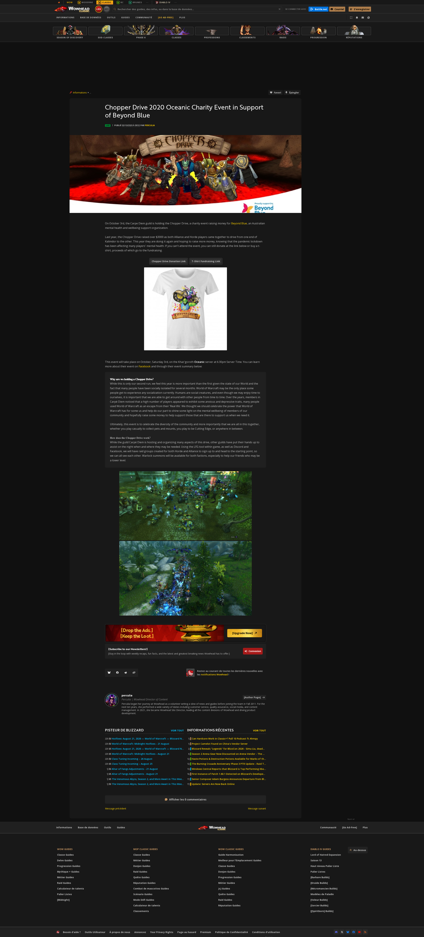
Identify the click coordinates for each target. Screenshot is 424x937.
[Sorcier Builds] (319, 905)
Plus (365, 827)
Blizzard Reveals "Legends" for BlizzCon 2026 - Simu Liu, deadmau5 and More (229, 748)
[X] (342, 932)
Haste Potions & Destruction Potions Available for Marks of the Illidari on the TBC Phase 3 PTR (229, 758)
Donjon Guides (141, 866)
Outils (107, 827)
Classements (141, 911)
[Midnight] (63, 899)
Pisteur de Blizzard (124, 730)
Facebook (145, 366)
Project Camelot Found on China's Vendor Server (220, 743)
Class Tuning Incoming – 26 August (132, 758)
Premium (205, 932)
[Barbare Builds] (320, 877)
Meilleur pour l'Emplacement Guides (239, 860)
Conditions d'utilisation (266, 932)
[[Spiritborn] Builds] (322, 911)
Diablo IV (164, 2)
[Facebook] (117, 673)
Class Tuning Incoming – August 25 (132, 763)
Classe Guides (65, 854)
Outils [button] (111, 17)
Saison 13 (316, 860)
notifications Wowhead (214, 674)
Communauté (143, 17)
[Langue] (368, 17)
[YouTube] (359, 932)
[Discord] (336, 932)
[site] (190, 673)
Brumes (137, 2)
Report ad (350, 819)
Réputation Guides (144, 882)
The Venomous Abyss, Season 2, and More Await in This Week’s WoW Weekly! (148, 779)
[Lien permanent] (134, 673)
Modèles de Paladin (322, 894)
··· (147, 2)
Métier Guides (65, 877)
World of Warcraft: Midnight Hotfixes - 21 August (140, 743)
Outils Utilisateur (95, 932)
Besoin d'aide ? (72, 932)
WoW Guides (65, 849)
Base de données (90, 17)
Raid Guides (64, 882)
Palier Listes (64, 894)
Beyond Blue (239, 223)
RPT (107, 9)
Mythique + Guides (68, 871)
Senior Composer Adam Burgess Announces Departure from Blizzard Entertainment (229, 779)
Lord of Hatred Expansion (326, 854)
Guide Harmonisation (230, 854)
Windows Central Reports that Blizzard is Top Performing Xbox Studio (229, 768)
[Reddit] (126, 673)
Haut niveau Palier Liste (325, 866)
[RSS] (365, 932)
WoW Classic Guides (231, 849)
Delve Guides (65, 860)
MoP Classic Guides (145, 849)
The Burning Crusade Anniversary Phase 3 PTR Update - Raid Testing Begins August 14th (229, 763)
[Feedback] (362, 17)
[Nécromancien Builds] (324, 888)
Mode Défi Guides (143, 899)
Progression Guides (68, 866)
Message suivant (257, 808)
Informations (65, 17)
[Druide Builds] (319, 882)
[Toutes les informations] (59, 2)
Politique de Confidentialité (231, 932)
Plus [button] (182, 17)
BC (122, 2)
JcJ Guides (224, 888)
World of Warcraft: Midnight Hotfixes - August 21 (140, 753)
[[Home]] (73, 9)
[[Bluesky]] (109, 673)
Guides (125, 17)
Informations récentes (210, 730)
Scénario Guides (142, 894)
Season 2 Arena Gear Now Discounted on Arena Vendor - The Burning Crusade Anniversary (229, 753)
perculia (150, 125)
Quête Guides (141, 877)
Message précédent (115, 808)
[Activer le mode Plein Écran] (351, 17)
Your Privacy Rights (161, 932)
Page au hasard (186, 932)
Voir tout (177, 730)
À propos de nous (119, 932)
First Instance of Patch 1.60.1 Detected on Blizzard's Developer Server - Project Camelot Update (229, 773)
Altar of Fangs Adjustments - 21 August (135, 768)
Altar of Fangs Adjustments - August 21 (135, 773)
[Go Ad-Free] (166, 17)
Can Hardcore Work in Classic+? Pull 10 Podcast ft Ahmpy (225, 738)
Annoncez (140, 932)
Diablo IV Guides (321, 849)
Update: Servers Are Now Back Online (213, 784)
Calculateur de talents (70, 888)
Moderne (87, 2)
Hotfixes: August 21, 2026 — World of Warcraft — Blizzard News (148, 738)
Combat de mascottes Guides (151, 888)
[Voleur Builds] (319, 899)
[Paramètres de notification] (356, 17)
